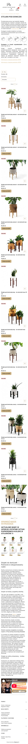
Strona (12, 84)
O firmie (3, 738)
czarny (23, 28)
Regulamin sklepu (5, 706)
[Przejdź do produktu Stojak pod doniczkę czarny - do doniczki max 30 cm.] (14, 460)
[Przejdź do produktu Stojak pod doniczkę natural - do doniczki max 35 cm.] (14, 208)
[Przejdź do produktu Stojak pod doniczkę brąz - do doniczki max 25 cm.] (14, 278)
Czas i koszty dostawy (6, 723)
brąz (17, 28)
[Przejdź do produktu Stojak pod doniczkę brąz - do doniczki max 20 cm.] (14, 242)
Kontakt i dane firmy (6, 736)
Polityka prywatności (6, 729)
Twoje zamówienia (5, 712)
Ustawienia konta (5, 714)
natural (14, 28)
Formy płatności (5, 721)
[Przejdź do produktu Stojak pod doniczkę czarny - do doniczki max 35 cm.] (14, 495)
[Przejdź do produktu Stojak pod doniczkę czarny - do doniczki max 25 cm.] (14, 425)
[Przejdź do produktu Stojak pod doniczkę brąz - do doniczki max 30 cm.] (14, 315)
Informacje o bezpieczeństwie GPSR (11, 59)
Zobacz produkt (6, 120)
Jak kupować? (4, 730)
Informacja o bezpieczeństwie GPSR (11, 62)
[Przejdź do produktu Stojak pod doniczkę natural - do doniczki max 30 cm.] (14, 170)
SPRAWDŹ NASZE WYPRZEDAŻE (8, 523)
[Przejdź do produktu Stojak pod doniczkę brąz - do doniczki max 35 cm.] (14, 353)
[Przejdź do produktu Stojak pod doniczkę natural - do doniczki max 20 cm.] (14, 100)
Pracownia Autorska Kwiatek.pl (7, 13)
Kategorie (17, 13)
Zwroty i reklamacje (5, 705)
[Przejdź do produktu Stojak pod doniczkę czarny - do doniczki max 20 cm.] (14, 390)
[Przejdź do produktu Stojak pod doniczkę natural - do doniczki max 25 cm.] (14, 135)
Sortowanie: (4, 76)
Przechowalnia (4, 715)
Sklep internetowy (12, 742)
